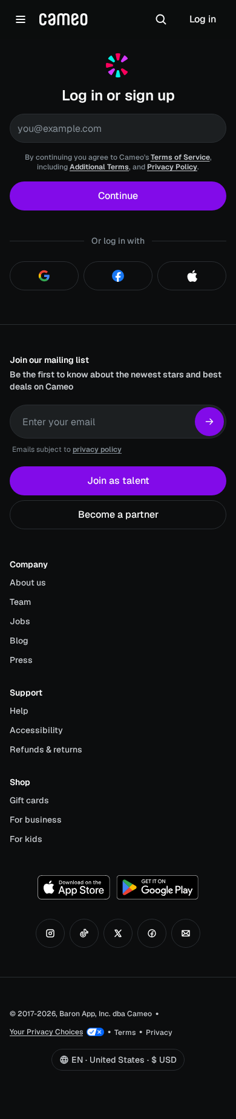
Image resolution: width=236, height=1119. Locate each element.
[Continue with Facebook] (118, 275)
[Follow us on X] (118, 933)
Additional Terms (99, 167)
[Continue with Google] (44, 275)
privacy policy (97, 449)
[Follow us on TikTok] (84, 933)
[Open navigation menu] (20, 19)
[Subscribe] (209, 421)
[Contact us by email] (185, 933)
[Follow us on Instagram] (50, 933)
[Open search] (161, 19)
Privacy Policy (172, 167)
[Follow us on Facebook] (151, 933)
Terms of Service (180, 157)
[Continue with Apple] (191, 275)
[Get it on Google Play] (157, 887)
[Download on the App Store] (74, 887)
